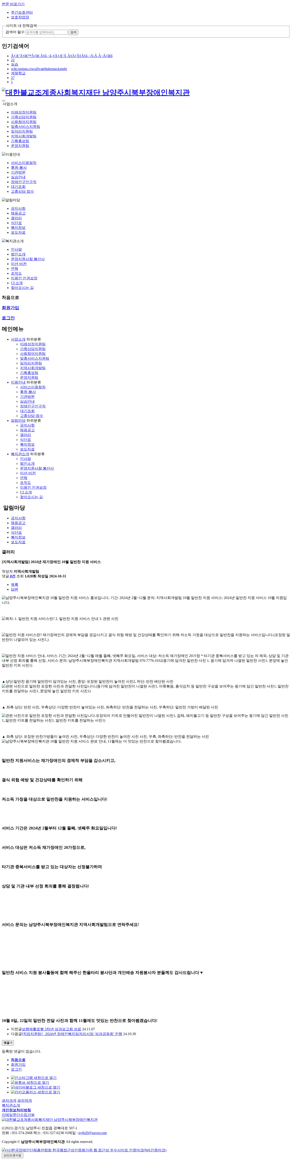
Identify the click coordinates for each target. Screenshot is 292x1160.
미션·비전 (19, 264)
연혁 (14, 268)
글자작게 (24, 1100)
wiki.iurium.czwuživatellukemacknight (39, 69)
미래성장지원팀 (23, 112)
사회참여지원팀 (23, 122)
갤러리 (16, 218)
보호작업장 (20, 17)
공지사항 (18, 208)
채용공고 (18, 213)
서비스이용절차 (23, 163)
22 (13, 60)
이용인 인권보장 (24, 278)
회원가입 (18, 1064)
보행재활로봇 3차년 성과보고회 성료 (51, 1029)
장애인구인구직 (23, 182)
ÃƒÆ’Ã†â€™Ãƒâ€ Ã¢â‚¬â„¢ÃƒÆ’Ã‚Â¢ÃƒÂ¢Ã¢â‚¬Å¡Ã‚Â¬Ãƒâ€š (61, 56)
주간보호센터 (22, 12)
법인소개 (18, 254)
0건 (13, 576)
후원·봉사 (19, 167)
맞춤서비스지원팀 (25, 127)
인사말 (16, 249)
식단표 (16, 223)
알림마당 (18, 420)
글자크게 (9, 1100)
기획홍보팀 (20, 141)
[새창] (84, 1150)
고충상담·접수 (22, 191)
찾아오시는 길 (22, 288)
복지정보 (18, 228)
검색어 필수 (15, 32)
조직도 (16, 273)
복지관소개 (20, 454)
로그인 (16, 1069)
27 (13, 78)
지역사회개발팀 (23, 136)
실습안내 (18, 177)
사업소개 (18, 339)
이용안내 (18, 382)
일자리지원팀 (22, 131)
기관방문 (18, 172)
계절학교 (18, 73)
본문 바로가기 (13, 4)
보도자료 (18, 232)
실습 (14, 64)
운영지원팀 (20, 146)
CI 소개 (17, 283)
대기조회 (18, 187)
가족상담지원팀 (23, 117)
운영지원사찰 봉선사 (28, 259)
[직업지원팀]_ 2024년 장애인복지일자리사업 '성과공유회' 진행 (72, 1034)
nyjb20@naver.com (92, 1133)
